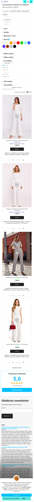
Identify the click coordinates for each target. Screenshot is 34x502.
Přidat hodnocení (17, 390)
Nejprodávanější (25, 11)
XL (6, 74)
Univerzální (8, 63)
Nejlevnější (13, 11)
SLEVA (6, 24)
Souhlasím (17, 495)
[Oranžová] (11, 42)
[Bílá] (4, 42)
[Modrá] (28, 42)
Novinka (7, 22)
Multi (6, 49)
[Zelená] (21, 42)
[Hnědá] (7, 46)
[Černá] (14, 46)
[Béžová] (7, 42)
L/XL (6, 72)
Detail (17, 149)
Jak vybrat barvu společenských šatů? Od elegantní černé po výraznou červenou (15, 428)
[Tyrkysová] (25, 42)
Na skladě (8, 19)
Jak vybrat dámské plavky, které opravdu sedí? (14, 447)
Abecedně (5, 14)
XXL (6, 76)
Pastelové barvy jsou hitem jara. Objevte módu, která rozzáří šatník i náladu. (16, 465)
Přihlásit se (7, 416)
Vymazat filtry (16, 87)
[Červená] (18, 42)
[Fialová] (4, 46)
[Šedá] (11, 46)
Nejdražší (19, 11)
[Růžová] (14, 42)
